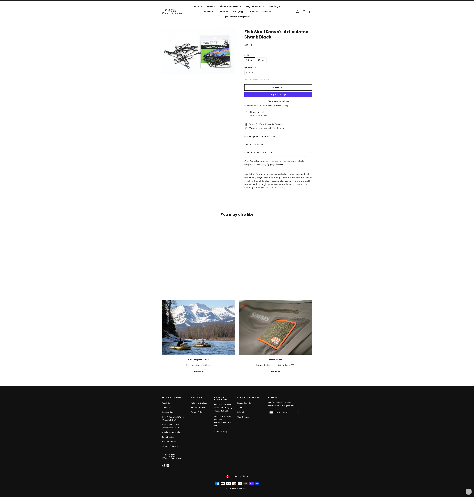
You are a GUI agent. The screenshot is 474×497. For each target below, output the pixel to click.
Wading (274, 6)
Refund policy (168, 437)
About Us (166, 402)
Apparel (208, 11)
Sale (253, 11)
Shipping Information (258, 152)
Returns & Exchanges (200, 402)
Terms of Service (169, 441)
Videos (240, 407)
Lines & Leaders (229, 6)
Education (241, 412)
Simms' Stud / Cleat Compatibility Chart (170, 426)
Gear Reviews (243, 416)
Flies (223, 11)
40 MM (261, 60)
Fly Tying (238, 11)
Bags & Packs (254, 6)
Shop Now (275, 371)
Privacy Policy (197, 412)
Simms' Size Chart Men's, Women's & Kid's (173, 418)
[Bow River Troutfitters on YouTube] (168, 465)
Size (246, 55)
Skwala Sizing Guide (171, 432)
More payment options (278, 100)
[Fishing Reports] (198, 327)
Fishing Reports (244, 402)
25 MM (249, 60)
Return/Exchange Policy (260, 137)
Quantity (250, 68)
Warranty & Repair (170, 446)
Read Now (198, 371)
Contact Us (166, 407)
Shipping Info (168, 412)
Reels (210, 6)
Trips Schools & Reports (236, 16)
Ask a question (254, 144)
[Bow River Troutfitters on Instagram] (163, 465)
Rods (197, 6)
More (265, 11)
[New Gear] (275, 327)
